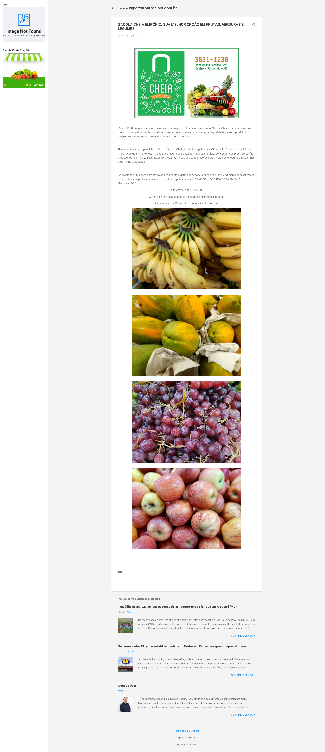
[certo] (24, 41)
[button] (253, 24)
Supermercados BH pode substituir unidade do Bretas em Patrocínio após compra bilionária (182, 646)
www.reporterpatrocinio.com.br (148, 8)
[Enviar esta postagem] (120, 573)
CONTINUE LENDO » (243, 635)
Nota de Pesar (128, 685)
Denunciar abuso (186, 744)
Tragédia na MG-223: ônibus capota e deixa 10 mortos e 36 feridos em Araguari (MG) (177, 606)
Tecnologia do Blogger (186, 731)
